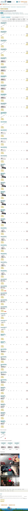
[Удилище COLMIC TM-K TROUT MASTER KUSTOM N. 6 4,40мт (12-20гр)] (3, 43)
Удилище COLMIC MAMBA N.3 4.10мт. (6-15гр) (4, 320)
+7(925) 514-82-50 (24, 1)
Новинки (2, 4)
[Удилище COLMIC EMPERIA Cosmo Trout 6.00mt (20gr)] (3, 343)
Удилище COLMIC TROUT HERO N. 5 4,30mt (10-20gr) (4, 138)
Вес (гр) (16, 19)
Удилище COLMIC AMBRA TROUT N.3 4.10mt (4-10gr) (4, 286)
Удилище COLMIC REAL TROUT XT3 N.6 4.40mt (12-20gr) (4, 372)
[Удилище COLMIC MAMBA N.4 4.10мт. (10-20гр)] (3, 329)
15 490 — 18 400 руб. (3, 433)
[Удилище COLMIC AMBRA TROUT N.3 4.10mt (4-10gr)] (3, 287)
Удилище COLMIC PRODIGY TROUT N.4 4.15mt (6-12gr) (3, 183)
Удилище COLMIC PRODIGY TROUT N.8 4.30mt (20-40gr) (3, 219)
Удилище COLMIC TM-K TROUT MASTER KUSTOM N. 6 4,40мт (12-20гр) (4, 40)
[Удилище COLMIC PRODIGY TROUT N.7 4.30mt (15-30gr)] (3, 212)
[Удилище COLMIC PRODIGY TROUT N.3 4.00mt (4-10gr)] (3, 176)
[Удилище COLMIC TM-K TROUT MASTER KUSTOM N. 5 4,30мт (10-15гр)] (3, 34)
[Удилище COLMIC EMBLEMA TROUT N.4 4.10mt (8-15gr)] (3, 407)
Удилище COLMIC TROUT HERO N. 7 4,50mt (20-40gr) (4, 155)
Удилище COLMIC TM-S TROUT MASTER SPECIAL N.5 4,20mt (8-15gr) (4, 76)
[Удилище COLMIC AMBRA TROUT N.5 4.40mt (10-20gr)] (3, 301)
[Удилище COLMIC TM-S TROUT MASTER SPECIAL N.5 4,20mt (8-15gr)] (3, 79)
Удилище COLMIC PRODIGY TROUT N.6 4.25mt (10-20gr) (3, 201)
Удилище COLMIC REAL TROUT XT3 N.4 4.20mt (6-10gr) (4, 357)
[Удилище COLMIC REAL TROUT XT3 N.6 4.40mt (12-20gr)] (3, 374)
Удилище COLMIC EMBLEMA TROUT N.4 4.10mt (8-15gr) (3, 404)
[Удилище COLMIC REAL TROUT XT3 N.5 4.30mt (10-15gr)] (3, 367)
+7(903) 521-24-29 (11, 505)
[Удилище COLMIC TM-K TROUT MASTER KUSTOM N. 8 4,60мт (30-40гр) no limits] (3, 115)
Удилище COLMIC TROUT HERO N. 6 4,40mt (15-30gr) (4, 147)
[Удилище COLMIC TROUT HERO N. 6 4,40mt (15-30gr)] (3, 149)
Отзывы (1, 493)
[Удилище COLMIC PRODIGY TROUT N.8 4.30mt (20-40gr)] (3, 221)
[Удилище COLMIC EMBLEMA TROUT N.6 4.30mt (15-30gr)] (3, 423)
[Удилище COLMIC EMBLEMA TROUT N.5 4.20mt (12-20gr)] (3, 415)
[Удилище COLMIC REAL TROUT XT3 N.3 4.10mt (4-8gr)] (3, 351)
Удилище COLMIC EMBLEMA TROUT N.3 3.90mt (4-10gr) (3, 396)
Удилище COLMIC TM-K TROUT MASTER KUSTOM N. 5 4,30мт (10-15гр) (4, 32)
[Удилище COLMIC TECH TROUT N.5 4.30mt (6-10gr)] (3, 247)
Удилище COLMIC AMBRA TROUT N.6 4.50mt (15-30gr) (4, 306)
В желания (2, 55)
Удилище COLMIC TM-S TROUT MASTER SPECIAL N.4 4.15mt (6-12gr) (4, 67)
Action (8, 19)
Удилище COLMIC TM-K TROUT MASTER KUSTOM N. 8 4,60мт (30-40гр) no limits (4, 113)
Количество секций (19, 19)
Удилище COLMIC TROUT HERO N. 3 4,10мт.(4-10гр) (4, 121)
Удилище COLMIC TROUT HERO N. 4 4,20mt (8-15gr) (4, 130)
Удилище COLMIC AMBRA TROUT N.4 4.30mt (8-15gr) (4, 293)
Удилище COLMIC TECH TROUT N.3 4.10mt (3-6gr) (4, 228)
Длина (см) (10, 19)
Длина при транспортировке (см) (13, 19)
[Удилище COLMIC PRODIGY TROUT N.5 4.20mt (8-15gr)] (3, 194)
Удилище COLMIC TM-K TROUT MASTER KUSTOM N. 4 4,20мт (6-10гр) (4, 23)
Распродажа (5, 4)
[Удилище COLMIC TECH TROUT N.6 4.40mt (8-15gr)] (3, 256)
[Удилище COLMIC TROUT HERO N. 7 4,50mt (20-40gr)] (3, 158)
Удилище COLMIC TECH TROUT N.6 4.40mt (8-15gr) (4, 253)
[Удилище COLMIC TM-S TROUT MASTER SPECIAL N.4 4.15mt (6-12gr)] (3, 70)
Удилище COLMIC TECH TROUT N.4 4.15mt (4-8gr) (4, 236)
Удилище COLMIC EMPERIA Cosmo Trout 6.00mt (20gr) (3, 342)
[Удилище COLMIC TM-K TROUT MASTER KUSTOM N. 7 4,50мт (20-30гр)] (3, 51)
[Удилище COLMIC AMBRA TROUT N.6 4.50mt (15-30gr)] (3, 308)
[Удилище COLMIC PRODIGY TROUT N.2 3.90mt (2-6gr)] (3, 167)
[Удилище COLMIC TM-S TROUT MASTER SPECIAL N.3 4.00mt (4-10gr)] (3, 60)
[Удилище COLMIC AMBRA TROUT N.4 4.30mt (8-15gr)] (3, 294)
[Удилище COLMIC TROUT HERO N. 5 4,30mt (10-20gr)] (3, 141)
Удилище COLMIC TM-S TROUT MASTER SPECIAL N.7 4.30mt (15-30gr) (4, 94)
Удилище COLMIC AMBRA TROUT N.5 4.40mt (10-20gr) (4, 300)
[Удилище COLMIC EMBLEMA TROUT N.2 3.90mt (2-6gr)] (3, 390)
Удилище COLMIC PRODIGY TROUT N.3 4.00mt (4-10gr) (3, 173)
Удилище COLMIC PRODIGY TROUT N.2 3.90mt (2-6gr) (3, 164)
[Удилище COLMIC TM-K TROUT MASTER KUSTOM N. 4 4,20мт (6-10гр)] (3, 25)
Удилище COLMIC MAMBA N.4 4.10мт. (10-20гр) (4, 327)
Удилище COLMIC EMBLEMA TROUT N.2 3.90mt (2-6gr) (3, 388)
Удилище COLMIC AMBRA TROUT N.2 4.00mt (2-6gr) (4, 279)
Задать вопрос (2, 501)
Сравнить (2, 45)
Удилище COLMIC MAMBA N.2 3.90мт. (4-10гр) (4, 313)
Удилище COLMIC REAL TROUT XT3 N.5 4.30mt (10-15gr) (4, 365)
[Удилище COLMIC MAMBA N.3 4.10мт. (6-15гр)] (3, 322)
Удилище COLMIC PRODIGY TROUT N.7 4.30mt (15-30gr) (3, 210)
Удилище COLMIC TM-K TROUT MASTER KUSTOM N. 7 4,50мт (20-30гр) (4, 49)
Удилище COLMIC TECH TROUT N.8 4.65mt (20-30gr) (4, 270)
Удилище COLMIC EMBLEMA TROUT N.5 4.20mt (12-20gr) (3, 413)
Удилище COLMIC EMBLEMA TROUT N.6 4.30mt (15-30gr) (3, 421)
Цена (27, 19)
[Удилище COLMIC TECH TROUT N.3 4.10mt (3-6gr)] (3, 230)
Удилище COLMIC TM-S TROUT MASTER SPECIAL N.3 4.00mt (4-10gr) (4, 58)
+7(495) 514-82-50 (4, 505)
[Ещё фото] (6, 25)
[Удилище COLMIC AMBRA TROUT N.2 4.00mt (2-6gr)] (3, 281)
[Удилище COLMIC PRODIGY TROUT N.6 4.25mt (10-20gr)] (3, 203)
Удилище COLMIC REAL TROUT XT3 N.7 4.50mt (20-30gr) (4, 380)
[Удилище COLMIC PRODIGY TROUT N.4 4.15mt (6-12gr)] (3, 185)
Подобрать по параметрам (4, 8)
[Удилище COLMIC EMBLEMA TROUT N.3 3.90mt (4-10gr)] (3, 398)
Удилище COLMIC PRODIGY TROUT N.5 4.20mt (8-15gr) (3, 192)
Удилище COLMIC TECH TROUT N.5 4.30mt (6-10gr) (4, 245)
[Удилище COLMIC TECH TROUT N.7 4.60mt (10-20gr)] (3, 264)
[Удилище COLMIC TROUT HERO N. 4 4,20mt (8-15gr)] (3, 132)
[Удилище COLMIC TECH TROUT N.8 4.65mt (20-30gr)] (3, 273)
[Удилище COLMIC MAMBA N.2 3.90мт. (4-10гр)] (3, 315)
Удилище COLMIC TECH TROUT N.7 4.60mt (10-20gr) (4, 262)
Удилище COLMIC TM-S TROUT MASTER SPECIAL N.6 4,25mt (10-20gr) (4, 85)
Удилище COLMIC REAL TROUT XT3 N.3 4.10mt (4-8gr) (4, 349)
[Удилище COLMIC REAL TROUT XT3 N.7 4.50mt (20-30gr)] (3, 382)
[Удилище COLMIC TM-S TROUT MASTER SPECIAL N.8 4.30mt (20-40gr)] (3, 106)
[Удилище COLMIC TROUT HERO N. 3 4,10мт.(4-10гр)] (3, 124)
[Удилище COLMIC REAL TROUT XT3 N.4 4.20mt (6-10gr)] (3, 359)
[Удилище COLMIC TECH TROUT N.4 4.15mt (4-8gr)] (3, 239)
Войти (8, 4)
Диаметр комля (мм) (24, 19)
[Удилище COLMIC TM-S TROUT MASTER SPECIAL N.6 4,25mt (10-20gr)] (3, 88)
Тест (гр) (21, 19)
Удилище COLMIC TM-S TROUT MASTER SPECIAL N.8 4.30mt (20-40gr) (4, 103)
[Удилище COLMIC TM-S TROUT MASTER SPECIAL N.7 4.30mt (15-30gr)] (3, 97)
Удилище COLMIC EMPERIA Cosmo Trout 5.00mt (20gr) (3, 334)
